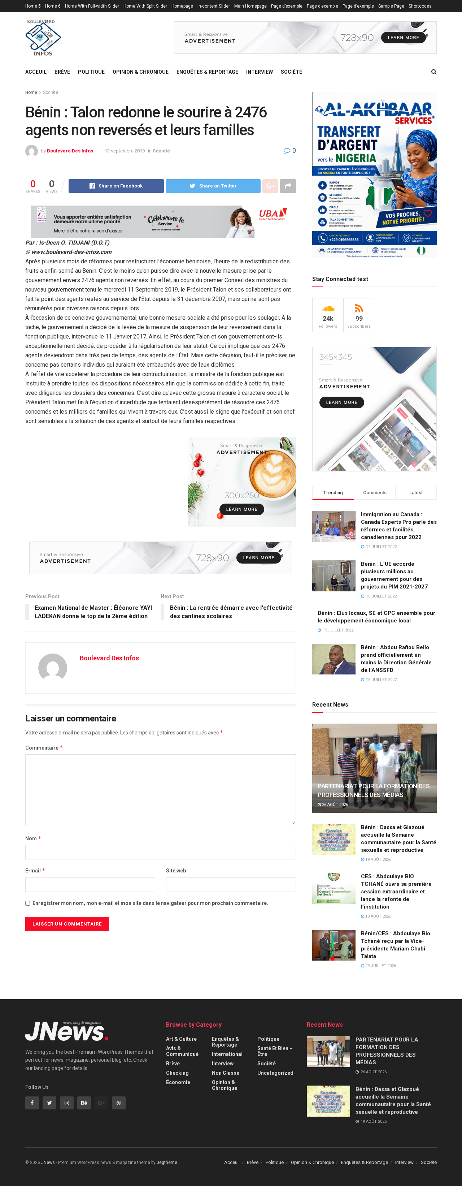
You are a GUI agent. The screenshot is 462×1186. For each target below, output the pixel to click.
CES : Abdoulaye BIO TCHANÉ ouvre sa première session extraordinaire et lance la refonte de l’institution (396, 891)
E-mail (35, 870)
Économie (178, 1082)
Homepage (182, 6)
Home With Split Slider (145, 6)
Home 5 (33, 6)
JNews (48, 1162)
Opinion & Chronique (141, 72)
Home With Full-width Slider (92, 6)
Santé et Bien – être (275, 1051)
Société (291, 72)
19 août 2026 (377, 859)
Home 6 (53, 6)
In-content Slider (213, 6)
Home (31, 92)
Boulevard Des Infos (70, 151)
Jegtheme (167, 1162)
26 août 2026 (334, 804)
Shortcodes (420, 6)
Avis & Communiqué (182, 1051)
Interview (259, 72)
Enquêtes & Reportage (207, 72)
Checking (177, 1073)
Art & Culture (181, 1039)
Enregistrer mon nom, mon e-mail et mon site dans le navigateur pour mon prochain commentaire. (150, 903)
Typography (36, 18)
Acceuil (36, 72)
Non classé (225, 1073)
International (227, 1054)
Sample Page (391, 6)
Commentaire (44, 747)
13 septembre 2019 (125, 151)
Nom (33, 838)
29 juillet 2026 (380, 965)
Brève (62, 72)
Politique (91, 72)
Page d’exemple (286, 6)
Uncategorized (275, 1073)
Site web (176, 871)
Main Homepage (250, 6)
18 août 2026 (377, 916)
